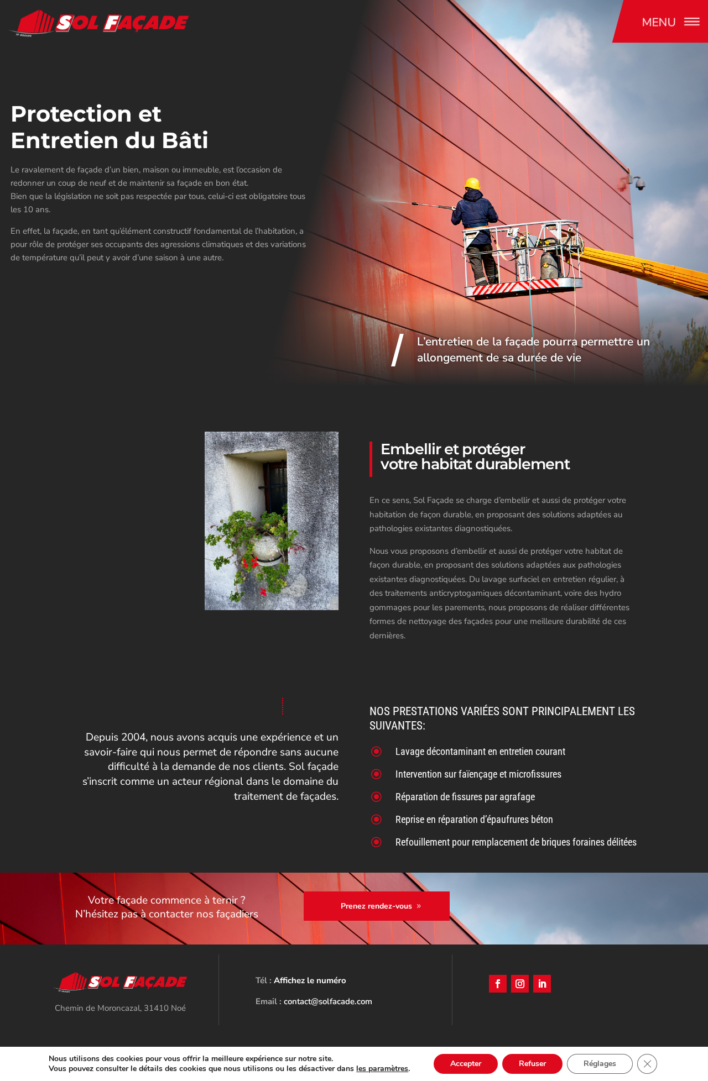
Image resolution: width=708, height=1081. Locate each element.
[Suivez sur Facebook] (498, 984)
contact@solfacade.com (328, 1001)
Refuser (532, 1063)
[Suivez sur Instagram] (520, 984)
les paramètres (382, 1069)
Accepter (465, 1063)
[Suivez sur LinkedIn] (542, 984)
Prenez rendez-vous (376, 906)
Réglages (600, 1063)
